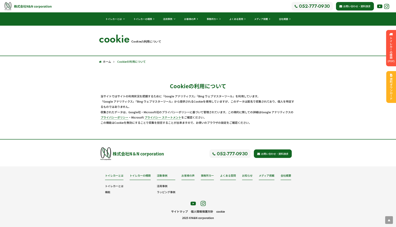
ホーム (107, 61)
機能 (107, 192)
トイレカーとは (114, 186)
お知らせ (247, 175)
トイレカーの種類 (142, 19)
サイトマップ (179, 211)
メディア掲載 (261, 19)
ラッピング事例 (166, 192)
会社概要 (283, 19)
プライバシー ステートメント (162, 117)
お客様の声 (190, 19)
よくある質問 (236, 19)
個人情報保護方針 (202, 211)
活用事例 (162, 186)
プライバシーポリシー (114, 117)
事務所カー (212, 19)
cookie (220, 211)
